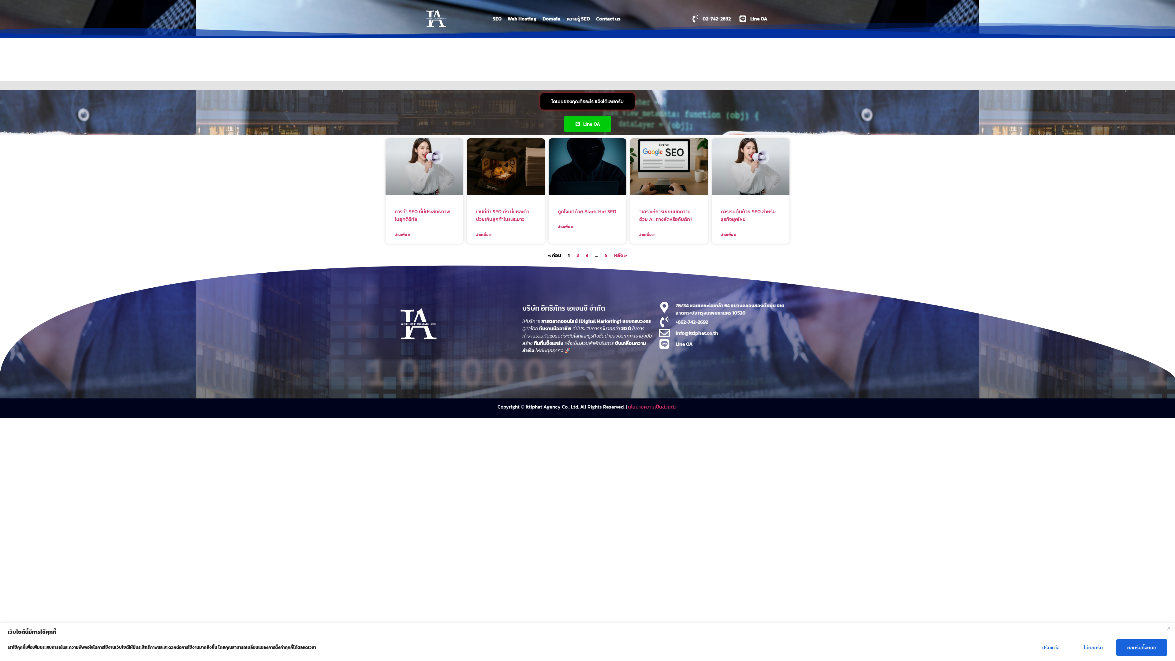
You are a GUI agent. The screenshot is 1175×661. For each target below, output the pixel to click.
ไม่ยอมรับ (1093, 647)
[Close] (1168, 628)
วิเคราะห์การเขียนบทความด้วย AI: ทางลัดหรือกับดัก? (665, 215)
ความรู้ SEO (578, 18)
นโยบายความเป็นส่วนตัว (653, 406)
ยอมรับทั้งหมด (1141, 647)
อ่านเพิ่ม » (402, 234)
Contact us (608, 18)
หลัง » (620, 255)
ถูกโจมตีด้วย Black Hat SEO (587, 211)
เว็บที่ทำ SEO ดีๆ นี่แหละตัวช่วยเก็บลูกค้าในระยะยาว (502, 215)
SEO (497, 18)
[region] (587, 642)
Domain (552, 18)
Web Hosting (522, 18)
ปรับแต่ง (1050, 647)
